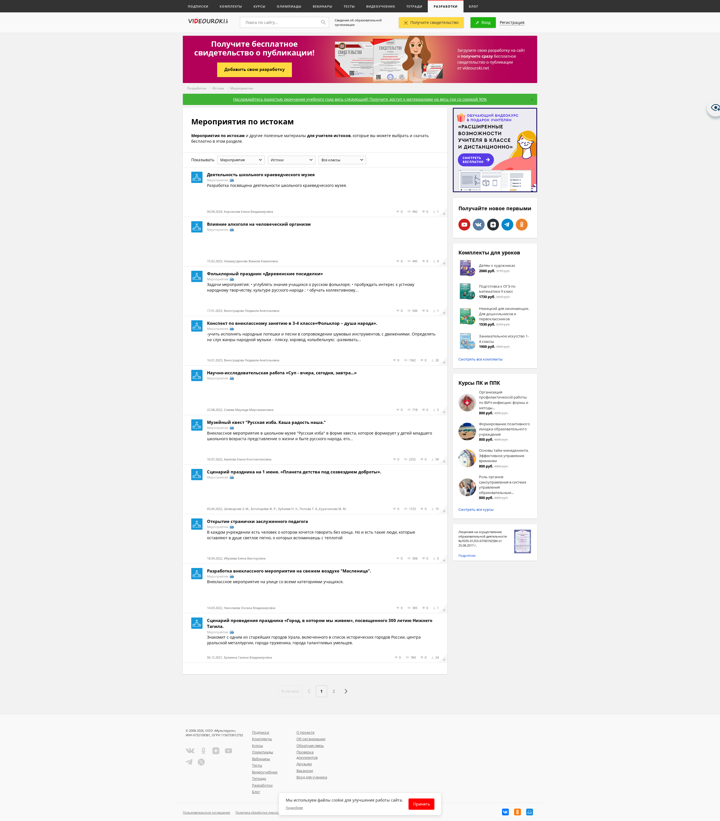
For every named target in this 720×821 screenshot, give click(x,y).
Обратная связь (310, 745)
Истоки (218, 88)
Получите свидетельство (434, 22)
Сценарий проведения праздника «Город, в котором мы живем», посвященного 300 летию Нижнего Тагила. (319, 623)
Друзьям (304, 763)
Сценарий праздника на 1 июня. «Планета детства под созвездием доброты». (294, 472)
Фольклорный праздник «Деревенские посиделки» (265, 273)
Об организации (310, 738)
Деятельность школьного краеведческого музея (261, 174)
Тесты (349, 6)
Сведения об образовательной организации (358, 22)
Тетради (414, 6)
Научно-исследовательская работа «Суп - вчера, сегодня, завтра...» (282, 372)
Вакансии (304, 770)
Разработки (446, 6)
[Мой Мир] (529, 812)
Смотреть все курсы (476, 509)
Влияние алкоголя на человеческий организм (259, 224)
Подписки (198, 6)
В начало (290, 691)
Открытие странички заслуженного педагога (257, 521)
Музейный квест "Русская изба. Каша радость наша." (266, 422)
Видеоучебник (380, 6)
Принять (421, 804)
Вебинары (322, 6)
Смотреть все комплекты (480, 359)
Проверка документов (307, 755)
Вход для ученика (311, 777)
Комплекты (231, 6)
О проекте (305, 732)
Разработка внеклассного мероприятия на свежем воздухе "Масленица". (289, 571)
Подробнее (467, 555)
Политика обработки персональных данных (269, 812)
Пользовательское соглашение (206, 812)
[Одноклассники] (517, 812)
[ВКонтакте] (505, 812)
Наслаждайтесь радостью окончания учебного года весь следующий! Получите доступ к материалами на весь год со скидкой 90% (360, 99)
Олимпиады (289, 6)
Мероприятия (241, 88)
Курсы (259, 6)
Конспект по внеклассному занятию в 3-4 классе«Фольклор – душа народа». (292, 323)
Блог (473, 6)
